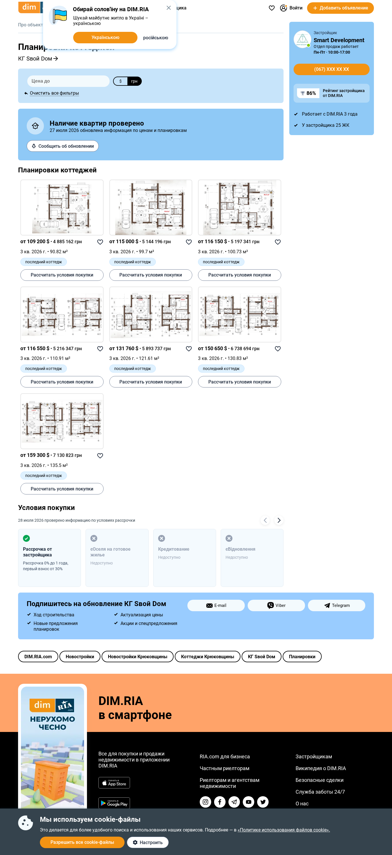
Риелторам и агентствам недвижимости (229, 783)
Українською (105, 37)
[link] (62, 207)
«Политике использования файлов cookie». (284, 830)
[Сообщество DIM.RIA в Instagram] (205, 802)
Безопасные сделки (320, 780)
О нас (302, 804)
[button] (168, 8)
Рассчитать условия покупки (62, 275)
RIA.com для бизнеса (225, 756)
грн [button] (134, 81)
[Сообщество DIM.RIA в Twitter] (263, 802)
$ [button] (120, 81)
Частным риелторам (224, 768)
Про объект (30, 25)
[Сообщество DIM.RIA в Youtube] (248, 802)
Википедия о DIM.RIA (321, 768)
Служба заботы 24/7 (320, 792)
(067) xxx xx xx (331, 69)
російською (155, 37)
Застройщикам (314, 756)
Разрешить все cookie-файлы (82, 842)
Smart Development (339, 40)
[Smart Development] (302, 39)
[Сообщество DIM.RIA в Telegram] (234, 802)
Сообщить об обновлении (66, 146)
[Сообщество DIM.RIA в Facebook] (220, 802)
